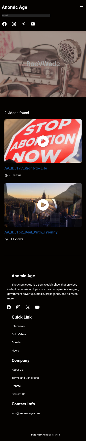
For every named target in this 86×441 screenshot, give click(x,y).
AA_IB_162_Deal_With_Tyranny (31, 232)
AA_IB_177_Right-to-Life (25, 168)
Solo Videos (19, 334)
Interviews (18, 326)
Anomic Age (14, 7)
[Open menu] (81, 7)
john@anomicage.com (26, 413)
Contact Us (18, 394)
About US (17, 369)
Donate (16, 386)
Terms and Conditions (25, 377)
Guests (16, 342)
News (15, 350)
